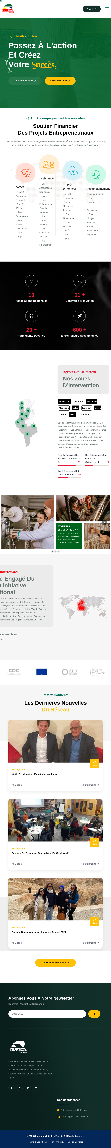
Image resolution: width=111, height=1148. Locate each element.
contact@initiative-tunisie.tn (75, 1116)
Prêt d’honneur (69, 186)
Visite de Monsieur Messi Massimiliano (34, 774)
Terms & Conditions (37, 1141)
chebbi (18, 785)
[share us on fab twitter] (20, 1088)
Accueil (20, 186)
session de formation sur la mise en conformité (40, 853)
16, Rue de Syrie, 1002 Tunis (74, 1110)
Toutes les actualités (54, 962)
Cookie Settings (75, 1141)
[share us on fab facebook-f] (11, 1088)
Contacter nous (58, 80)
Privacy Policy (57, 1141)
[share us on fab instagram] (28, 1088)
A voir (90, 8)
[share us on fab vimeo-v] (36, 1088)
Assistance (46, 178)
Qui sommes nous (23, 80)
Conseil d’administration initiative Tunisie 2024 (39, 932)
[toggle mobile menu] (107, 8)
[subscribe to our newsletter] (94, 1014)
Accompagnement (98, 188)
